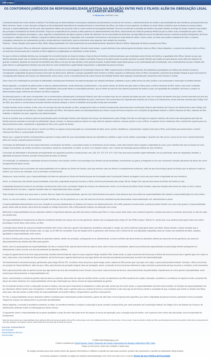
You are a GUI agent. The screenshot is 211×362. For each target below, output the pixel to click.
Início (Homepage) (7, 330)
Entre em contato (7, 335)
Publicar (19, 2)
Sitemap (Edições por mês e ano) (12, 332)
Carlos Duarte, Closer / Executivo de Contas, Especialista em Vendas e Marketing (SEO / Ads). (115, 343)
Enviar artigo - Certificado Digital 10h (13, 327)
